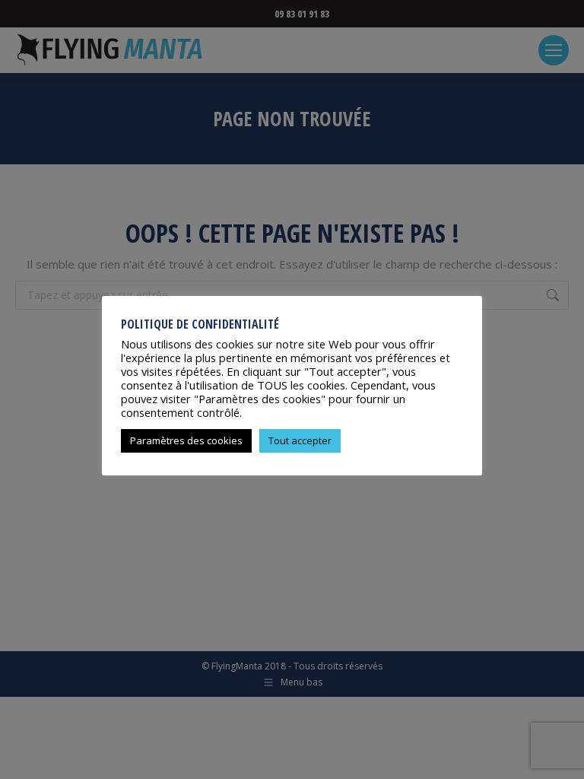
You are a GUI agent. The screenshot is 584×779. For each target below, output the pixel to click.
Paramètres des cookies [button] (186, 440)
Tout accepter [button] (300, 440)
